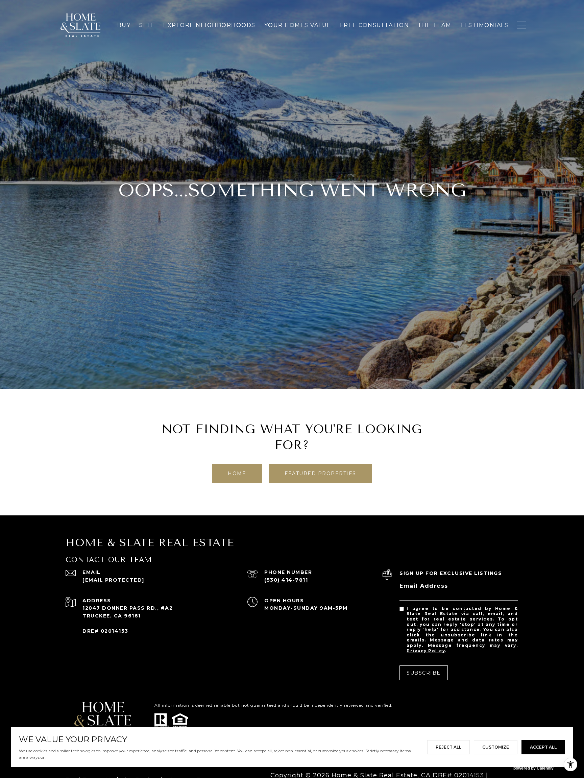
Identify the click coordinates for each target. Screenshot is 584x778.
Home (237, 473)
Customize (495, 747)
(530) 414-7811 (286, 580)
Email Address (423, 586)
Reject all (448, 747)
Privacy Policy (426, 650)
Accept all (543, 747)
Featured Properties (320, 473)
